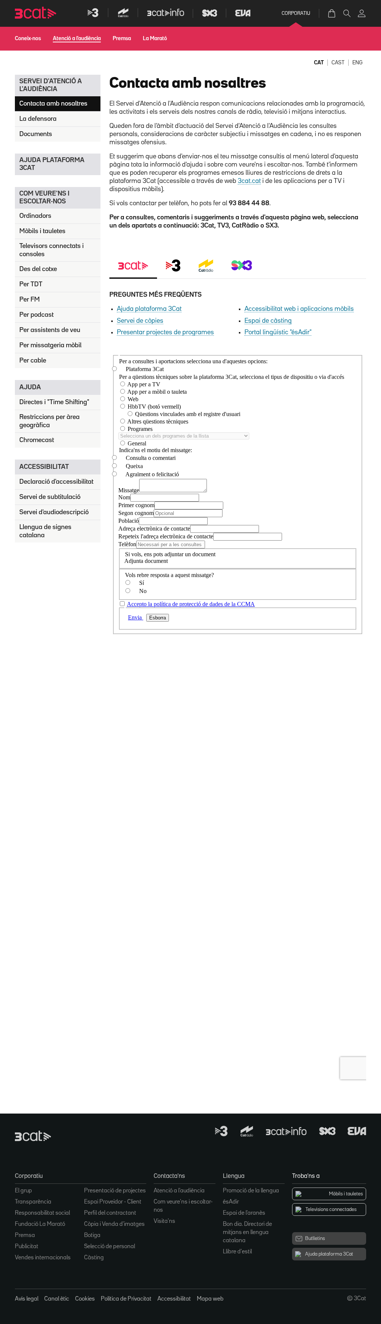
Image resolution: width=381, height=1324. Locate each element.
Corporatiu (296, 13)
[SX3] (241, 266)
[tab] (133, 266)
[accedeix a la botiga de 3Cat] (332, 13)
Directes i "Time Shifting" (54, 402)
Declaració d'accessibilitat (56, 482)
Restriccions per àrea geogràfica (49, 421)
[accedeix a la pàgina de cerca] (346, 13)
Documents (35, 134)
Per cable (32, 361)
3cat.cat (249, 181)
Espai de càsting (268, 321)
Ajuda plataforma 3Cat (149, 309)
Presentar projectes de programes (165, 332)
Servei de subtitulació (49, 497)
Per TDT (30, 284)
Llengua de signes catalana (45, 531)
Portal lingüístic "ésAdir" (277, 332)
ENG (357, 62)
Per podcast (36, 315)
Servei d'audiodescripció (54, 512)
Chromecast (36, 440)
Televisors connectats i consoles (51, 250)
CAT (319, 62)
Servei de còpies (140, 321)
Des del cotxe (38, 269)
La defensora (38, 119)
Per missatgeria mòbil (50, 345)
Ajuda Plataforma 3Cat (51, 164)
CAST (338, 62)
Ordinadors (35, 216)
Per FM (29, 300)
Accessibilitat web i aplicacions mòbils (299, 309)
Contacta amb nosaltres (53, 104)
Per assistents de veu (49, 330)
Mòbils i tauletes (42, 231)
